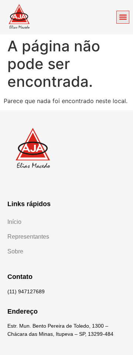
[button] (122, 17)
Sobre (15, 251)
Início (14, 222)
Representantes (28, 236)
